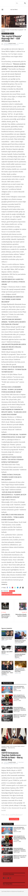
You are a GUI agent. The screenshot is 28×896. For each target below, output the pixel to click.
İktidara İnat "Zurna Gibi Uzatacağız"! (20, 641)
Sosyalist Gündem (12, 43)
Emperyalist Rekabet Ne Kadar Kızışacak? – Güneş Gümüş (19, 688)
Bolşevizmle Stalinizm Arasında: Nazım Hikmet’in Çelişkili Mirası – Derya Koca (19, 709)
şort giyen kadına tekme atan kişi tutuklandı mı (11, 594)
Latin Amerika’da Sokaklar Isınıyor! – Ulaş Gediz (20, 670)
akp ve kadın (12, 591)
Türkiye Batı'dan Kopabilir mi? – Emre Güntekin (7, 673)
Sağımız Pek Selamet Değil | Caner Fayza (7, 638)
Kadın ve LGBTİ (5, 33)
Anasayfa (3, 29)
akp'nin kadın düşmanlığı (7, 592)
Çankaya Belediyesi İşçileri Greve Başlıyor (20, 656)
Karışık (7, 29)
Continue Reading (14, 819)
